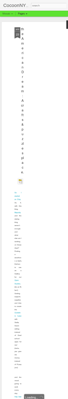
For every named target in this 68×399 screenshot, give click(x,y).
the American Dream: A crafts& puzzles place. (22, 100)
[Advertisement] (39, 77)
